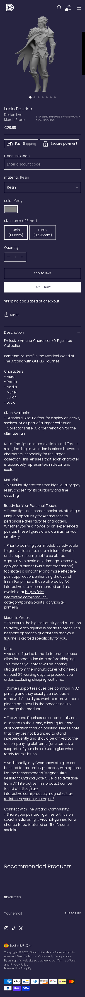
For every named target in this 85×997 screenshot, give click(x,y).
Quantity (11, 247)
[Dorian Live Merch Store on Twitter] (21, 929)
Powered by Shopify (17, 968)
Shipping (11, 301)
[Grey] (11, 209)
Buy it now (42, 287)
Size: (20, 220)
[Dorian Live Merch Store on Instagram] (7, 929)
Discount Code (17, 155)
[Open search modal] (59, 7)
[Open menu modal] (78, 7)
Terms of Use (66, 960)
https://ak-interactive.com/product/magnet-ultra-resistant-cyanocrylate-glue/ (38, 793)
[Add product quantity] (22, 256)
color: (13, 200)
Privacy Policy (19, 964)
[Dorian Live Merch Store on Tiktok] (14, 929)
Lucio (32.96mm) (42, 232)
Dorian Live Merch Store (14, 117)
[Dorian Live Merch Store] (9, 7)
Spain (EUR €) (19, 945)
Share (14, 315)
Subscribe (72, 913)
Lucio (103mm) (15, 232)
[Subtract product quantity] (8, 256)
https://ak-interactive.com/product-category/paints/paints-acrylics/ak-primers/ (35, 600)
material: (16, 177)
